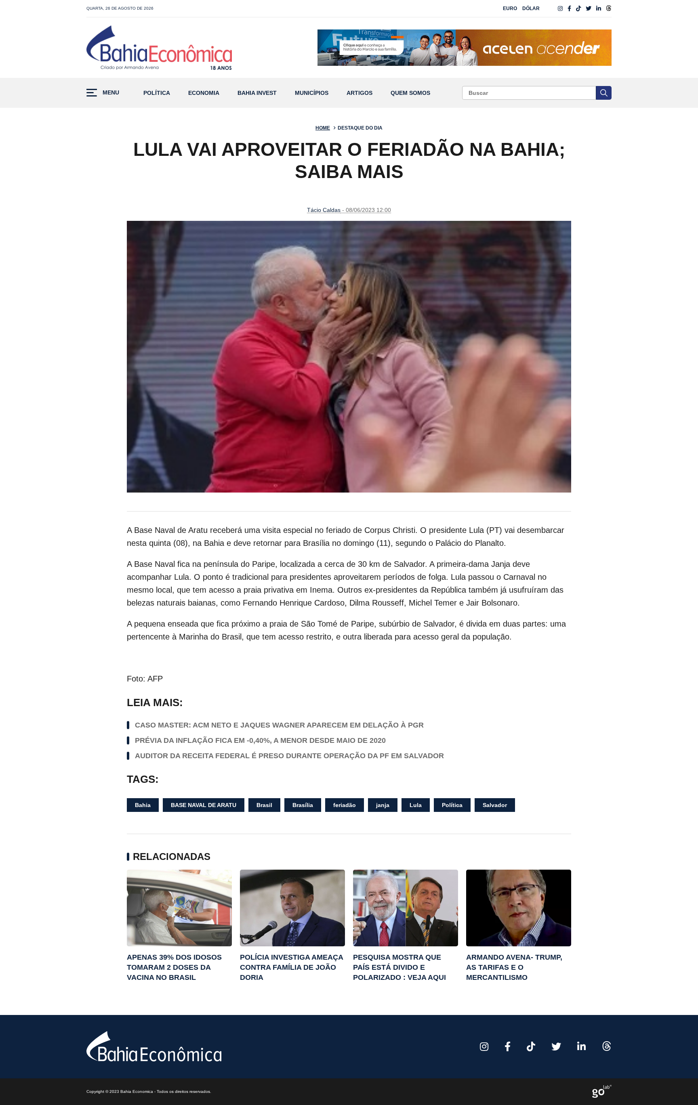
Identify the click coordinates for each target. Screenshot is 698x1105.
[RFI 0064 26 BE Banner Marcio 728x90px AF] (464, 47)
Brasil (264, 805)
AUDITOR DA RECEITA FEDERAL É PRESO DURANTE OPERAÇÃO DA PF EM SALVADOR (289, 755)
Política (156, 93)
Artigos (359, 93)
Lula (416, 805)
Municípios (311, 93)
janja (382, 805)
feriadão (344, 805)
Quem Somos (410, 93)
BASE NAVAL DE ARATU (203, 805)
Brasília (302, 805)
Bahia (143, 805)
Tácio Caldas (324, 210)
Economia (203, 93)
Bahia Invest (257, 93)
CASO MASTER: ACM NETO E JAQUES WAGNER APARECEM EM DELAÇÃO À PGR (279, 725)
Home (322, 128)
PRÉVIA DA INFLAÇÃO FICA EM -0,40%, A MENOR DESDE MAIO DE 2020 (260, 740)
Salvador (495, 805)
